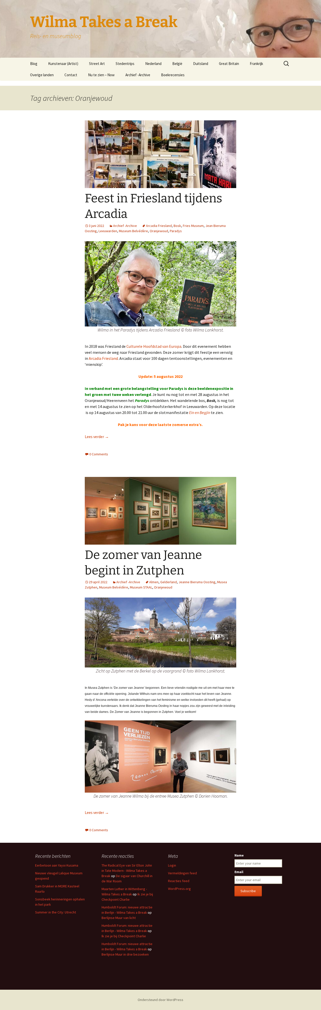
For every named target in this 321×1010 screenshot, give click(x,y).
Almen (153, 582)
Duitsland (200, 63)
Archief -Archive (137, 74)
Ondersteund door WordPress (160, 999)
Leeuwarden (108, 231)
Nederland (153, 63)
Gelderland (168, 582)
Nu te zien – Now (101, 74)
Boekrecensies (173, 74)
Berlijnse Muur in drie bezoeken (125, 954)
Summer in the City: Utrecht (55, 912)
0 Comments (98, 454)
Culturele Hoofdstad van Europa (153, 346)
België (177, 63)
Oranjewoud (159, 231)
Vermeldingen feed (182, 873)
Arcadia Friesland (159, 225)
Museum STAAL (141, 587)
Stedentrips (125, 63)
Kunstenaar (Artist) (63, 63)
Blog (33, 63)
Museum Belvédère (133, 231)
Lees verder (97, 436)
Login (172, 865)
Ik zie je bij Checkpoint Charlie (124, 936)
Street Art (97, 63)
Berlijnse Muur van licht (119, 917)
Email (238, 872)
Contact (70, 74)
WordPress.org (179, 888)
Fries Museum (193, 225)
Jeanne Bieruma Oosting (197, 582)
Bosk (177, 225)
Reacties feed (178, 881)
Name (239, 855)
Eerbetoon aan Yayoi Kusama (56, 865)
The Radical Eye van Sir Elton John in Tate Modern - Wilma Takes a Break (127, 870)
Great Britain (229, 63)
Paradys (176, 231)
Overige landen (42, 74)
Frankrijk (256, 63)
